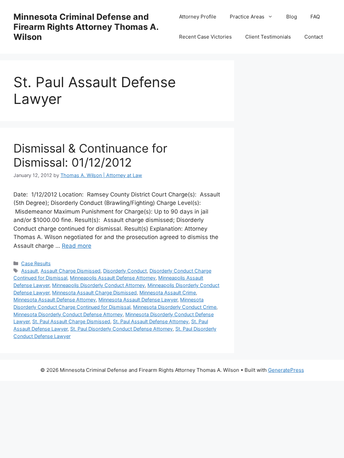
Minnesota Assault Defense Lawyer (137, 299)
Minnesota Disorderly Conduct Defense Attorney (68, 314)
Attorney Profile (197, 16)
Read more (76, 245)
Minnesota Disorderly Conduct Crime (174, 307)
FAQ (315, 16)
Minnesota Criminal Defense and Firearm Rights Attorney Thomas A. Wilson (85, 27)
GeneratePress (286, 370)
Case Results (36, 263)
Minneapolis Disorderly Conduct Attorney (98, 285)
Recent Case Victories (205, 37)
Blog (291, 16)
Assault (29, 271)
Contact (313, 37)
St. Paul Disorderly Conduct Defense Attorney (121, 329)
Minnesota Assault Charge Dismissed (94, 292)
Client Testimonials (268, 37)
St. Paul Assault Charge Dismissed (71, 321)
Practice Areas (247, 16)
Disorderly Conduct (125, 271)
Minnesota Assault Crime (167, 292)
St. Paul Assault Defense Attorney (150, 321)
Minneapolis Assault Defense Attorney (113, 278)
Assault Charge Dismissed (70, 271)
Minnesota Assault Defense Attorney (54, 299)
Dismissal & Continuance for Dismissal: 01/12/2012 (90, 155)
